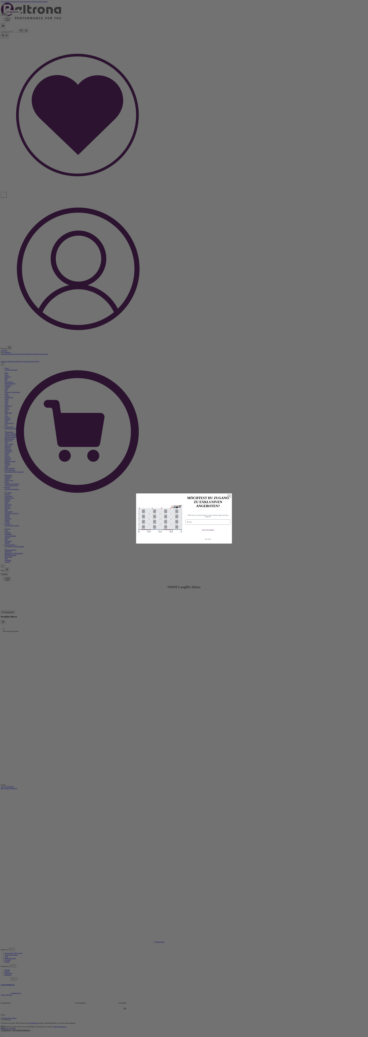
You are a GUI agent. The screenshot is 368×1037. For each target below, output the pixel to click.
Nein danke (208, 539)
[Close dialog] (229, 496)
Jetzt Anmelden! (208, 530)
